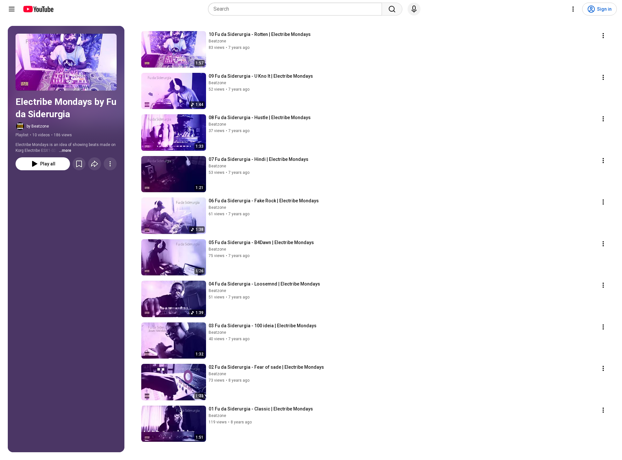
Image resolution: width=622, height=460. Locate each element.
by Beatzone (38, 126)
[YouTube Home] (38, 9)
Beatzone (217, 41)
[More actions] (110, 163)
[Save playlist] (79, 163)
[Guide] (12, 9)
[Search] (392, 9)
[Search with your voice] (414, 9)
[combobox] (296, 9)
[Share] (94, 163)
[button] (66, 62)
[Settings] (573, 9)
